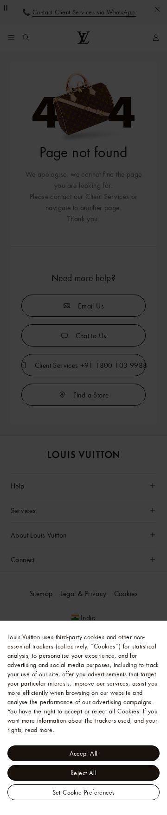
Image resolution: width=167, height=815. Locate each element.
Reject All (83, 773)
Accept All (84, 753)
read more (39, 729)
